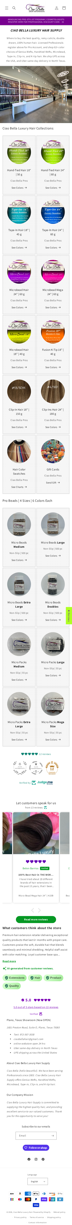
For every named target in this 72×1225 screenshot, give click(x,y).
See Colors (17, 187)
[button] (6, 8)
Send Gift (51, 482)
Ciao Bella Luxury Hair (23, 1212)
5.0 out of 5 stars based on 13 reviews (36, 1007)
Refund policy (59, 1212)
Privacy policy (20, 1217)
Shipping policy (54, 1217)
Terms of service (37, 1217)
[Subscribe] (52, 1136)
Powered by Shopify (42, 1212)
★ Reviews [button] (68, 615)
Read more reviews (36, 919)
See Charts (17, 487)
